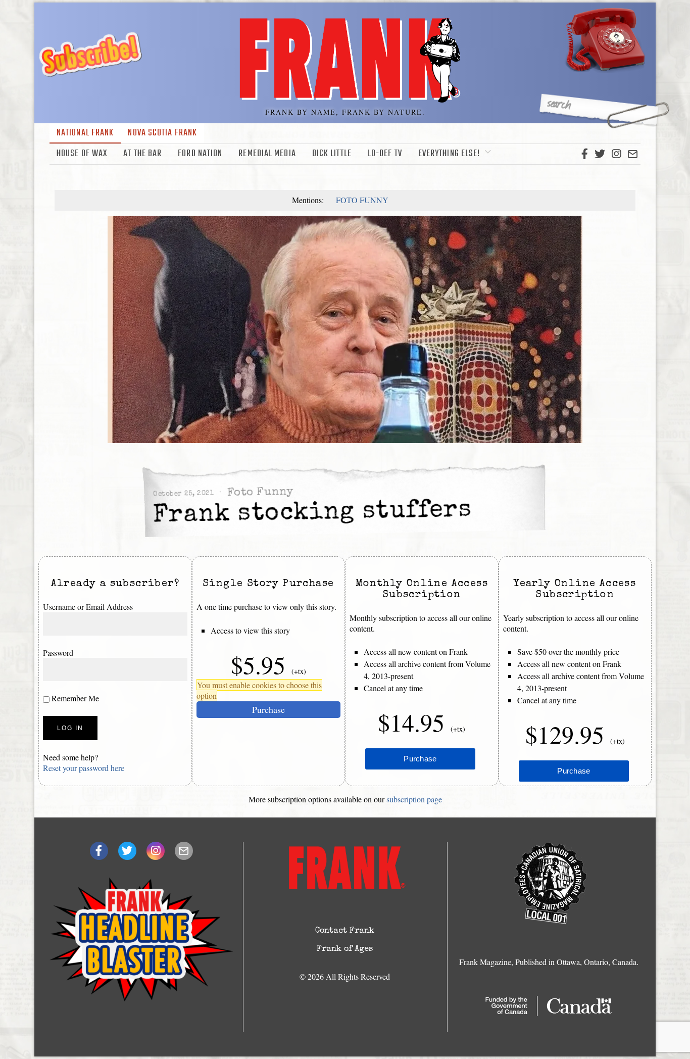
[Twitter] (600, 154)
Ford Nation (200, 154)
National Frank (85, 133)
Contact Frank (344, 931)
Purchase (268, 709)
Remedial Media (266, 154)
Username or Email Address (88, 606)
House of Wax (82, 154)
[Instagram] (616, 154)
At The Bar (142, 154)
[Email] (632, 154)
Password (58, 652)
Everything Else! (449, 154)
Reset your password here (83, 767)
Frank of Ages (345, 949)
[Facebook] (584, 154)
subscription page (414, 799)
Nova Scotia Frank (162, 133)
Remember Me (74, 698)
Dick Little (332, 154)
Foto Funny (362, 200)
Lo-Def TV (385, 154)
